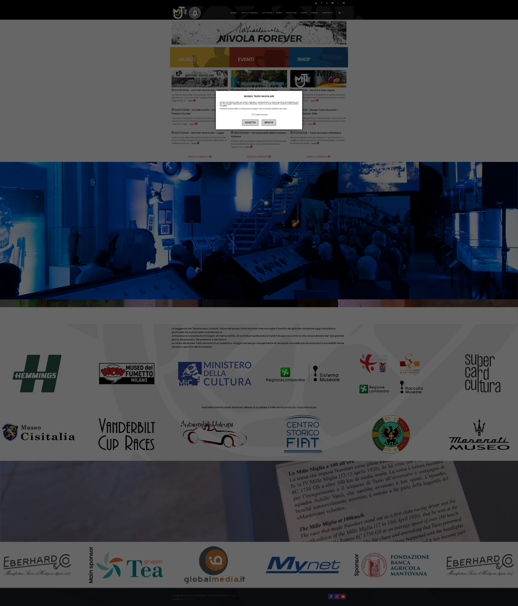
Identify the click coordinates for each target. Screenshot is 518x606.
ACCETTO (250, 122)
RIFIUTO (269, 122)
